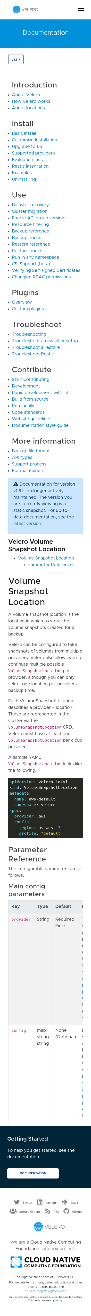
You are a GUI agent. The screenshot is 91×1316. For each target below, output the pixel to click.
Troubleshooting (29, 334)
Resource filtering (30, 225)
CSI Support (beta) (31, 264)
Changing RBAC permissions (41, 277)
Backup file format (31, 451)
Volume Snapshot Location (46, 558)
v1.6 (14, 59)
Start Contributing (30, 380)
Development (26, 386)
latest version (27, 524)
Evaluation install (29, 160)
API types (22, 458)
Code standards (28, 412)
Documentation (33, 1173)
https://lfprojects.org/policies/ (45, 1291)
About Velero (26, 95)
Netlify (58, 1300)
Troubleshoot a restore (36, 347)
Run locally (23, 406)
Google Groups (30, 1211)
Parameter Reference (50, 565)
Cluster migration (30, 211)
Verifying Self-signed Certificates (46, 270)
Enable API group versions (39, 218)
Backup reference (30, 231)
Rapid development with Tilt (41, 393)
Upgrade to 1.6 (27, 147)
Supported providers (33, 153)
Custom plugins (28, 309)
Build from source (30, 399)
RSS (56, 1211)
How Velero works (31, 101)
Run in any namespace (35, 257)
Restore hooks (27, 251)
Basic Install (24, 133)
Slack (74, 1202)
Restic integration (30, 166)
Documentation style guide (40, 425)
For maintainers (28, 471)
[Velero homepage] (25, 9)
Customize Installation (34, 140)
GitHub (77, 1211)
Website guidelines (31, 419)
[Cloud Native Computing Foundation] (45, 1261)
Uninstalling (24, 179)
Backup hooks (26, 238)
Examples (22, 173)
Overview (22, 302)
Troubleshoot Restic (33, 354)
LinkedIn (52, 1202)
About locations (28, 108)
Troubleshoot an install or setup (45, 341)
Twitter (28, 1202)
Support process (29, 464)
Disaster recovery (30, 205)
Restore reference (31, 244)
